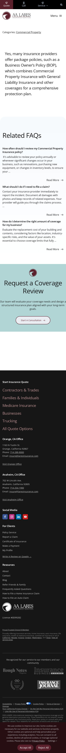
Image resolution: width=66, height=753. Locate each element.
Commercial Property (28, 32)
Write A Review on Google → (16, 556)
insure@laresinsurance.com (23, 455)
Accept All (25, 747)
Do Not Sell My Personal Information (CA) (46, 709)
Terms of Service (53, 704)
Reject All (43, 747)
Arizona (21, 637)
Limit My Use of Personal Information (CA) (21, 711)
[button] (61, 4)
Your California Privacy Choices (14, 709)
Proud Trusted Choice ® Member (15, 630)
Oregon (28, 637)
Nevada (14, 637)
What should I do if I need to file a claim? (26, 186)
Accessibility (7, 704)
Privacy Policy (20, 704)
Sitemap (5, 706)
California (6, 637)
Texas (48, 637)
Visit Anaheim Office (12, 499)
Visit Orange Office (12, 464)
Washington (37, 637)
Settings (52, 740)
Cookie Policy (38, 704)
